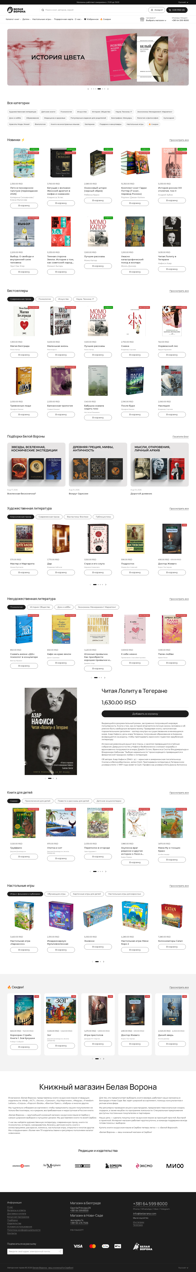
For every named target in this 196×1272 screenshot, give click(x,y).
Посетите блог (181, 436)
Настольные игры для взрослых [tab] (124, 894)
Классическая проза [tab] (20, 517)
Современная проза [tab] (20, 299)
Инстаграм (138, 1222)
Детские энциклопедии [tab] (109, 801)
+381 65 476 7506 (79, 1222)
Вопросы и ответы (16, 1210)
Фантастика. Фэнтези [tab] (77, 517)
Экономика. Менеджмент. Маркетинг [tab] (97, 607)
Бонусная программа (18, 1217)
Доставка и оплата (16, 1213)
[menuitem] (13, 19)
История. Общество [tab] (40, 607)
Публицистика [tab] (103, 517)
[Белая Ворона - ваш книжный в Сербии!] (16, 10)
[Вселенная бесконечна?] (36, 464)
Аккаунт (158, 10)
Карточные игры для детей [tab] (87, 894)
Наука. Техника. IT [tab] (85, 299)
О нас (10, 1207)
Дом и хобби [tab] (64, 607)
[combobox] (93, 10)
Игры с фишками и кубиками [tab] (25, 894)
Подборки (12, 1220)
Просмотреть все (179, 140)
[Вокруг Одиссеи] (98, 464)
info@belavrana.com (144, 1213)
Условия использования (19, 1226)
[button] (177, 10)
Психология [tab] (45, 299)
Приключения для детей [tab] (37, 801)
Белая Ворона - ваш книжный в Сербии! (53, 1268)
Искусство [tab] (63, 299)
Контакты (12, 1233)
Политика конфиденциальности (23, 1230)
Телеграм (138, 1225)
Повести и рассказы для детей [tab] (73, 801)
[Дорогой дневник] (160, 464)
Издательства (14, 1223)
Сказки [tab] (13, 801)
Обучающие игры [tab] (57, 894)
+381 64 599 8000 (79, 1210)
